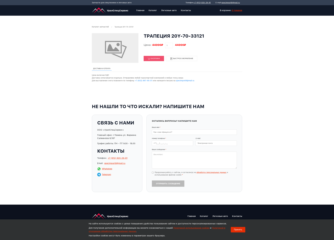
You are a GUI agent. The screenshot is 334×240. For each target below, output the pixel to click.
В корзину (155, 58)
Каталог (153, 10)
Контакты (186, 10)
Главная (140, 10)
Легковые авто (169, 10)
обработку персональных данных (211, 172)
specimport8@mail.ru (231, 3)
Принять (238, 230)
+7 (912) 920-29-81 (202, 3)
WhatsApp (107, 169)
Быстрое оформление (183, 58)
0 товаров (237, 10)
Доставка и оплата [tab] (101, 68)
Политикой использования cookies (191, 228)
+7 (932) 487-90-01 (143, 81)
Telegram (106, 174)
